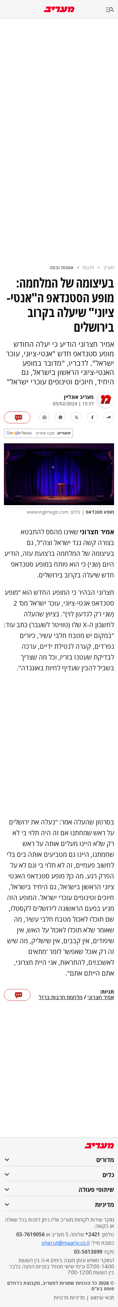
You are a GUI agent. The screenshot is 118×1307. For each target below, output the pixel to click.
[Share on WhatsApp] (60, 417)
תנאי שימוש (102, 1297)
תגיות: (107, 992)
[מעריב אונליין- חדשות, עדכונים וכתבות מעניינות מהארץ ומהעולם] (59, 9)
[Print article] (44, 417)
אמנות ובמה (61, 267)
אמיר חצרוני (101, 997)
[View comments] (17, 417)
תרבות (88, 267)
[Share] (108, 417)
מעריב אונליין (79, 396)
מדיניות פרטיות (69, 1297)
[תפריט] (112, 10)
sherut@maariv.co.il (65, 1242)
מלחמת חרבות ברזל (61, 997)
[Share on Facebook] (92, 417)
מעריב (108, 267)
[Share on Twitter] (76, 417)
